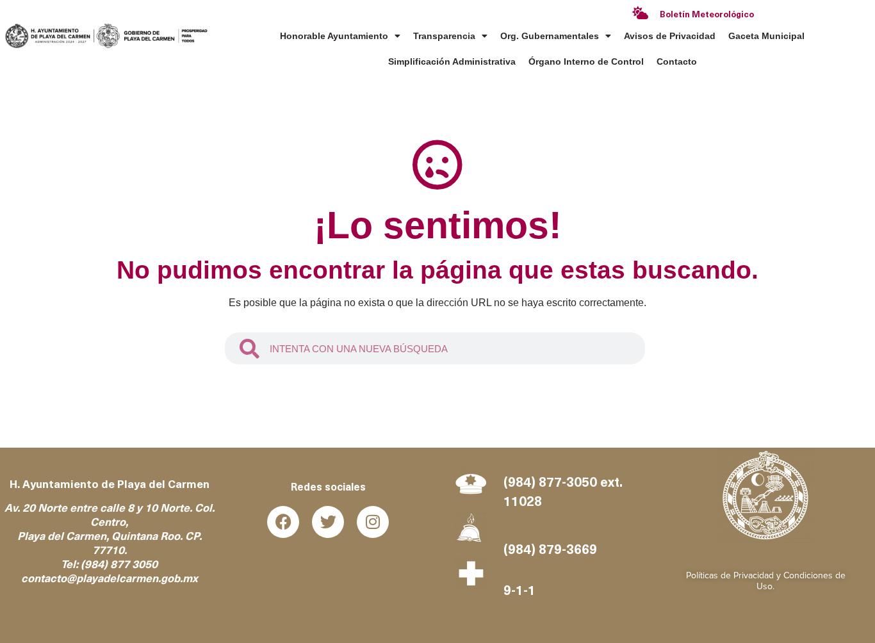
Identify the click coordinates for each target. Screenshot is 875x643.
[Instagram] (373, 522)
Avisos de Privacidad (670, 36)
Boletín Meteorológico (707, 15)
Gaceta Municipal (766, 36)
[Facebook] (283, 522)
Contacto (677, 61)
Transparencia (444, 36)
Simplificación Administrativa (452, 61)
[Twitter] (328, 522)
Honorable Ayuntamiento (334, 36)
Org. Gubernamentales (549, 36)
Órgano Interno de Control (586, 61)
